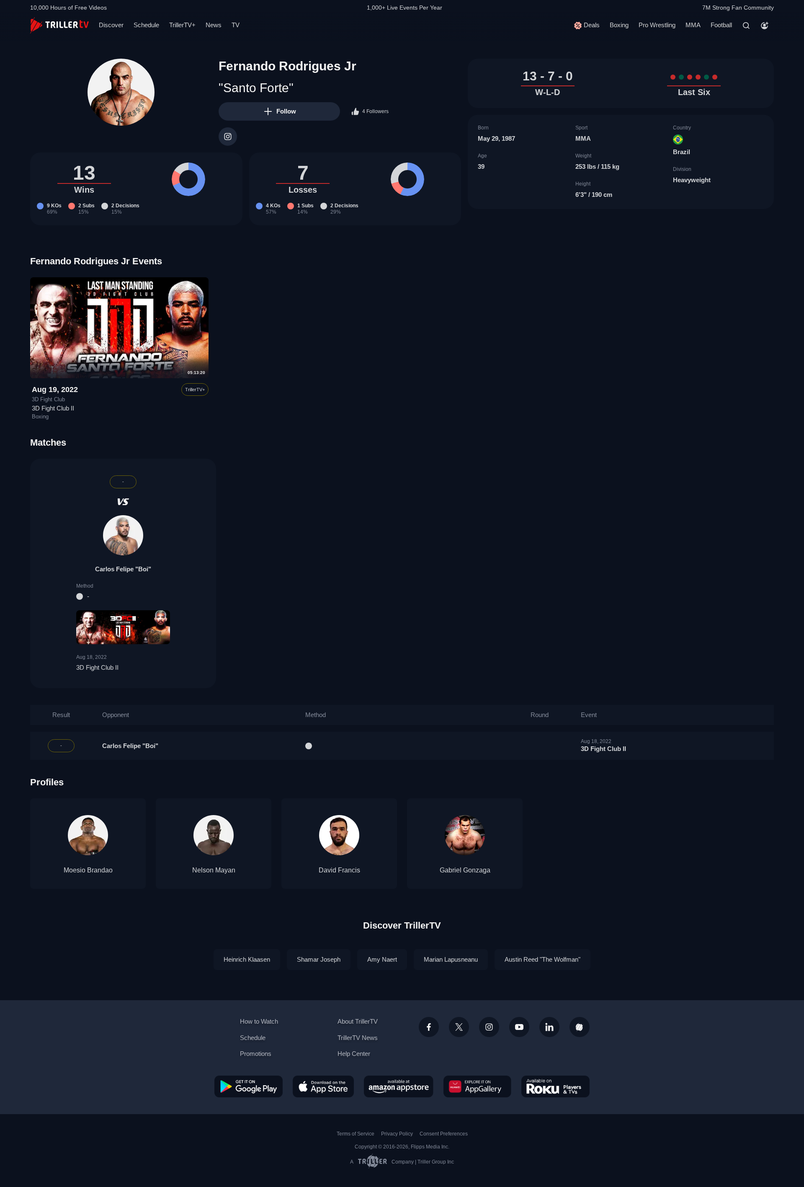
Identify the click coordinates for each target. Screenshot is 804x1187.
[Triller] (580, 1027)
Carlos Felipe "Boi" (123, 569)
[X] (459, 1027)
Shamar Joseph (318, 959)
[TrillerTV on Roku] (555, 1086)
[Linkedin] (549, 1027)
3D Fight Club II (53, 408)
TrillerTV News (358, 1037)
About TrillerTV (358, 1021)
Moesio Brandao (88, 870)
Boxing (619, 24)
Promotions (255, 1053)
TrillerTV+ (182, 24)
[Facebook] (429, 1027)
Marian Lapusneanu (451, 959)
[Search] (746, 25)
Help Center (354, 1053)
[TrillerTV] (59, 25)
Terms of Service (355, 1134)
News (214, 24)
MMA (693, 24)
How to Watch (259, 1021)
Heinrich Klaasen (247, 959)
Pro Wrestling (657, 24)
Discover (111, 24)
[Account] (764, 25)
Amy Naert (382, 959)
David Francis (339, 870)
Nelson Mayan (213, 870)
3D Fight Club (48, 400)
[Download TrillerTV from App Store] (323, 1086)
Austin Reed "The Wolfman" (542, 959)
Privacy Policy (397, 1134)
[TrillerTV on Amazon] (398, 1086)
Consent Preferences (444, 1134)
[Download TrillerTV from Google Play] (248, 1086)
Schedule (146, 24)
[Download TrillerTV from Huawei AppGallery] (477, 1086)
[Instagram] (228, 136)
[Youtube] (519, 1027)
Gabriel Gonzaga (465, 870)
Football (721, 24)
